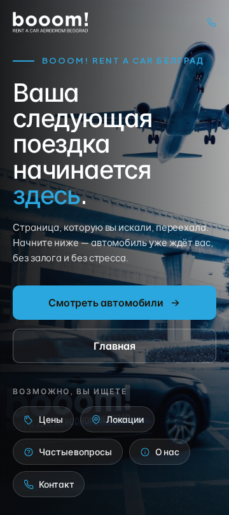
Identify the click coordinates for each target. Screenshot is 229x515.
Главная (114, 345)
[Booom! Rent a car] (51, 22)
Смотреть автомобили (105, 302)
